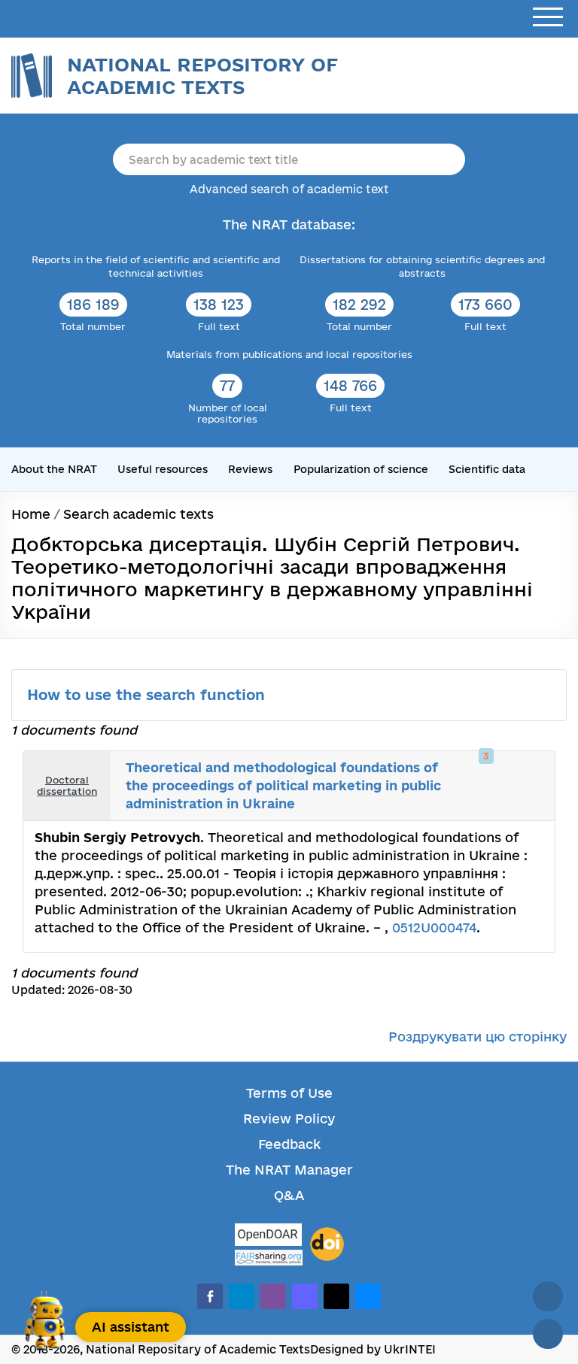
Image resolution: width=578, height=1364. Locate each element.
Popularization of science (361, 469)
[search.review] (531, 771)
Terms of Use (289, 1093)
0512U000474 (434, 927)
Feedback (289, 1144)
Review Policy (289, 1118)
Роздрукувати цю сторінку (477, 1036)
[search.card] (498, 771)
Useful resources (162, 469)
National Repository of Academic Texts (202, 75)
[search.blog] (531, 802)
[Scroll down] (548, 1334)
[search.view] (481, 771)
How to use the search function (148, 695)
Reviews (250, 469)
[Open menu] (548, 18)
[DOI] (327, 1244)
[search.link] (514, 771)
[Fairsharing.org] (269, 1257)
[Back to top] (548, 1296)
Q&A (289, 1195)
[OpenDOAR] (269, 1236)
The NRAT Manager (289, 1169)
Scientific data (487, 469)
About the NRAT (54, 469)
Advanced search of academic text (289, 189)
